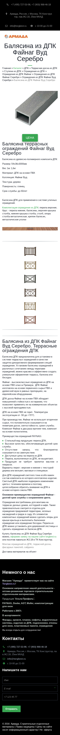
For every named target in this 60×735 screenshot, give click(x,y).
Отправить (11, 709)
